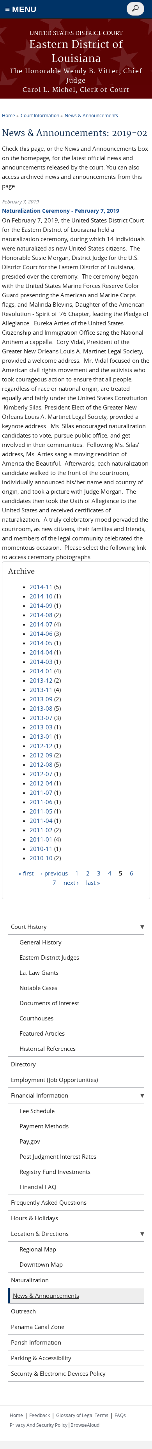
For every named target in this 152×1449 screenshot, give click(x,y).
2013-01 (41, 736)
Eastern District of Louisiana (76, 52)
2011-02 (41, 830)
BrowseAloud (85, 1425)
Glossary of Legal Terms (82, 1415)
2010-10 (41, 858)
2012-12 (41, 746)
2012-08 (41, 764)
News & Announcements (91, 115)
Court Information (40, 115)
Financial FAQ (38, 1187)
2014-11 (41, 587)
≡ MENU (20, 9)
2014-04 (41, 652)
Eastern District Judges (49, 957)
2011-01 (41, 839)
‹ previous (54, 873)
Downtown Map (41, 1264)
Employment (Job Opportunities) (54, 1080)
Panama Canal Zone (37, 1327)
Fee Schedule (37, 1111)
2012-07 (41, 774)
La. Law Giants (38, 972)
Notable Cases (38, 988)
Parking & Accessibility (41, 1358)
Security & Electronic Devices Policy (58, 1373)
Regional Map (37, 1249)
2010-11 (41, 848)
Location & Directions (40, 1233)
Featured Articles (42, 1033)
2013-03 (41, 727)
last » (93, 882)
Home (8, 115)
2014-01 (41, 671)
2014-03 (41, 661)
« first (26, 873)
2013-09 (41, 699)
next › (71, 882)
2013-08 (41, 708)
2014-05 (41, 643)
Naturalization (30, 1280)
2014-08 (41, 615)
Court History (29, 926)
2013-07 (41, 718)
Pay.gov (29, 1141)
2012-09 (41, 755)
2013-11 (41, 690)
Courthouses (36, 1018)
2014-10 (41, 596)
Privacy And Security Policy (38, 1425)
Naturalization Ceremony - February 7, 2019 (60, 210)
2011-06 (41, 802)
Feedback (39, 1415)
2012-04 (41, 783)
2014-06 (41, 633)
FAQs (120, 1415)
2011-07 (41, 792)
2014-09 (41, 605)
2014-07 (41, 624)
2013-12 (41, 680)
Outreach (23, 1311)
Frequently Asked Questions (49, 1202)
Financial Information (39, 1095)
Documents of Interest (49, 1003)
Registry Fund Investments (54, 1171)
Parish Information (36, 1342)
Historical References (47, 1048)
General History (40, 942)
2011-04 (41, 820)
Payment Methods (44, 1126)
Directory (23, 1064)
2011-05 (41, 811)
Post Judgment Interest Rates (57, 1156)
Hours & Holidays (34, 1218)
